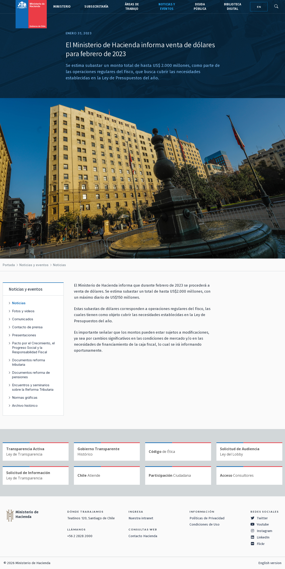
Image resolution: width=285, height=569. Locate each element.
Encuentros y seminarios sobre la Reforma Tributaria (32, 387)
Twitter (262, 518)
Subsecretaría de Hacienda (96, 7)
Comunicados (22, 319)
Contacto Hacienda (142, 536)
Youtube (263, 524)
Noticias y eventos (34, 265)
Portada (9, 265)
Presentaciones (24, 335)
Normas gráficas (24, 397)
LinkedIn (263, 537)
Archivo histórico (25, 405)
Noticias (59, 265)
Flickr (261, 544)
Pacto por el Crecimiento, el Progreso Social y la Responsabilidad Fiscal (33, 347)
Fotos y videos (23, 311)
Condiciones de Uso (204, 524)
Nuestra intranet (140, 518)
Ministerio (62, 6)
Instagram (264, 531)
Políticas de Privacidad (206, 518)
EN (259, 6)
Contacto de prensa (27, 327)
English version (269, 563)
